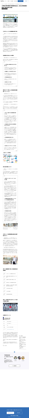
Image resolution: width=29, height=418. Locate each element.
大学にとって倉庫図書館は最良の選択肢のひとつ (22, 343)
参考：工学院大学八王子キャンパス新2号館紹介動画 (22, 346)
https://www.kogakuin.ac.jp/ (10, 329)
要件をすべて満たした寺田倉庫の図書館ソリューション (22, 340)
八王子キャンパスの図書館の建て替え (22, 337)
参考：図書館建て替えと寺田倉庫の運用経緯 (22, 345)
